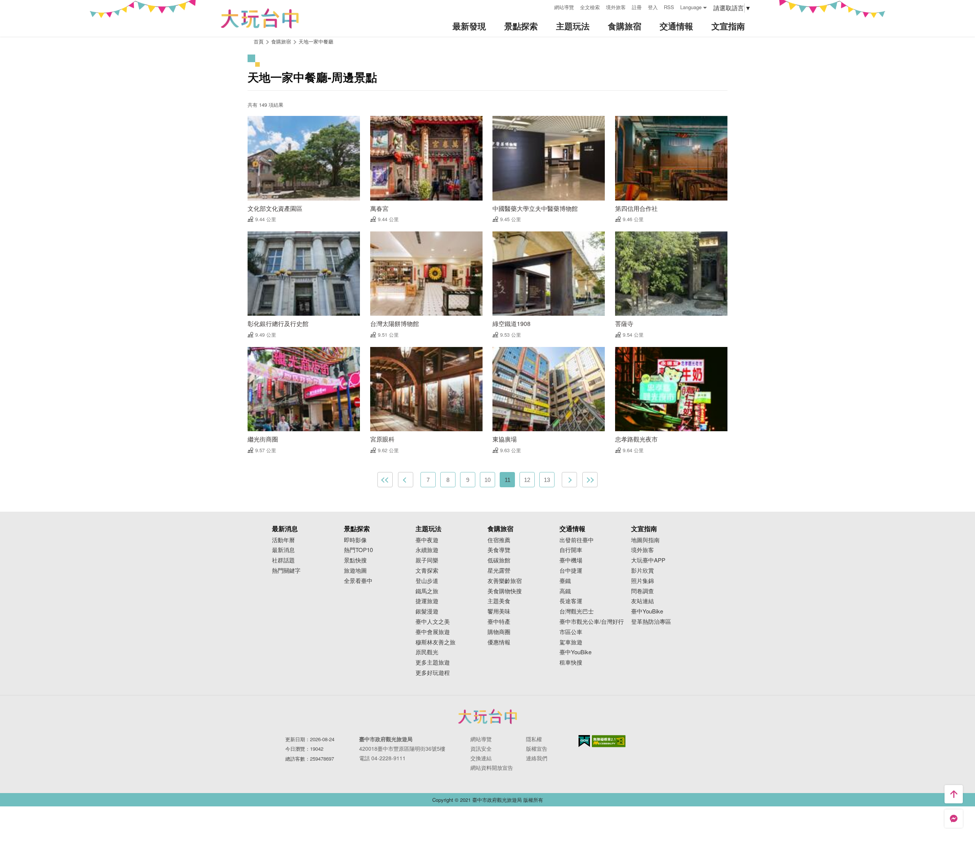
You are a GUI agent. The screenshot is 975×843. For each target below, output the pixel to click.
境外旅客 (616, 7)
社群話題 (283, 560)
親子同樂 (427, 560)
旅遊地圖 (355, 570)
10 (487, 480)
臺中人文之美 (433, 621)
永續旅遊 (427, 550)
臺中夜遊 (427, 540)
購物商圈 (499, 632)
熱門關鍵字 (286, 570)
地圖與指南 (645, 540)
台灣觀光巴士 (576, 611)
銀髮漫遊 (427, 611)
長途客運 (570, 601)
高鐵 (565, 591)
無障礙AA (609, 741)
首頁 (259, 41)
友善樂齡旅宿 (505, 581)
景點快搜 (355, 560)
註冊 (637, 7)
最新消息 (283, 550)
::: (545, 6)
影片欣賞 (642, 570)
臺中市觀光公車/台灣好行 (591, 621)
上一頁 (405, 479)
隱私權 (534, 739)
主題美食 (499, 601)
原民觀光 (427, 652)
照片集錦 (642, 581)
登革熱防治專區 (651, 621)
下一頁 (569, 479)
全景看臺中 (358, 581)
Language (691, 7)
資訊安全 (481, 748)
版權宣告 (536, 748)
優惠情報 (499, 642)
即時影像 (355, 540)
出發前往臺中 (576, 540)
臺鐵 (565, 581)
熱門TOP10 (358, 550)
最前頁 (385, 479)
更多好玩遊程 (433, 673)
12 (527, 480)
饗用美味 (499, 611)
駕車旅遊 (570, 642)
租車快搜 (570, 662)
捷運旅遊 (427, 601)
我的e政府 (584, 741)
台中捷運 (570, 570)
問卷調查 (642, 591)
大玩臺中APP (648, 560)
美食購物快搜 (505, 591)
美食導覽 (499, 550)
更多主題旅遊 (433, 662)
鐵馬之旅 (427, 591)
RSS (669, 7)
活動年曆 (283, 540)
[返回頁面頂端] (954, 794)
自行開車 (570, 550)
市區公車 (570, 632)
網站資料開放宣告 (491, 767)
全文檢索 (590, 7)
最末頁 (590, 479)
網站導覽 (564, 7)
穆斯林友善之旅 (436, 642)
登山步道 (427, 581)
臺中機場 (570, 560)
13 (547, 480)
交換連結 (481, 758)
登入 (653, 7)
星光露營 (499, 570)
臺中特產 (499, 621)
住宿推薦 (499, 540)
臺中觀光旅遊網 (260, 18)
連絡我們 (536, 758)
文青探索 (427, 570)
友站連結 (642, 601)
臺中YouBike (575, 652)
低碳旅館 (499, 560)
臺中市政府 (487, 716)
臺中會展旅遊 (433, 632)
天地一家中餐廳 (316, 41)
